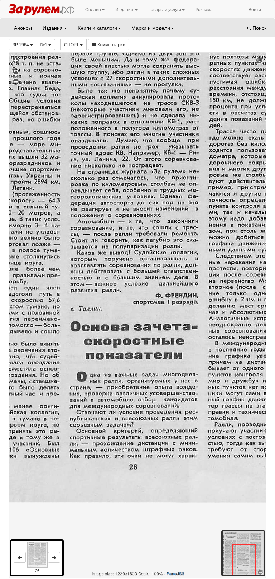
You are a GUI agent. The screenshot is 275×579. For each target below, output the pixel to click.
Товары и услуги (165, 9)
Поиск (258, 27)
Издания (124, 9)
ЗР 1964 (21, 44)
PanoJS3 (175, 573)
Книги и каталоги (97, 27)
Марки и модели (150, 27)
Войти (255, 9)
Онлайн (93, 9)
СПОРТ (72, 44)
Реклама (204, 9)
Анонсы (23, 27)
